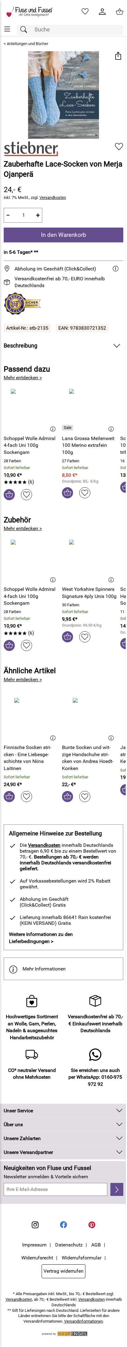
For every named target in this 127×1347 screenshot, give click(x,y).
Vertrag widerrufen (63, 1271)
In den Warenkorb (63, 234)
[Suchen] (25, 30)
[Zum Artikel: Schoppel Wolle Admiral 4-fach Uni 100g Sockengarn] (31, 409)
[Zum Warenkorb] (119, 11)
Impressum (34, 1245)
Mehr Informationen (44, 969)
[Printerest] (92, 1225)
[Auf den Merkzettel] (119, 146)
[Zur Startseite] (32, 11)
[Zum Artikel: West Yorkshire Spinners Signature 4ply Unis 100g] (89, 560)
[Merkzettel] (85, 11)
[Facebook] (63, 1225)
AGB (96, 1245)
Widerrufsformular (81, 1258)
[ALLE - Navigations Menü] (7, 29)
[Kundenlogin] (102, 11)
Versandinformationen (83, 1321)
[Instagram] (35, 1225)
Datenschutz (69, 1245)
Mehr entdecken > (23, 378)
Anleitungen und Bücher (27, 43)
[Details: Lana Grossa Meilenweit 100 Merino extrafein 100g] (68, 427)
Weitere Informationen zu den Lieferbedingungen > (41, 937)
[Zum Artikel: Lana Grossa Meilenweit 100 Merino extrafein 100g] (89, 409)
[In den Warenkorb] (9, 494)
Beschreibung (20, 346)
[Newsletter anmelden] (116, 1189)
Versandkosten (52, 197)
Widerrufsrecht (37, 1258)
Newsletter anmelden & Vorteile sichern (46, 1177)
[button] (118, 56)
